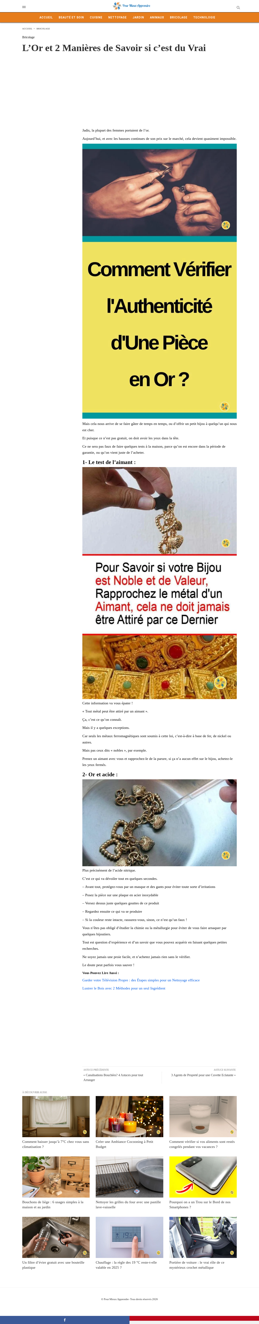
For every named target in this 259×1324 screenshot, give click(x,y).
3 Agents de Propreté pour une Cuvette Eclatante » (203, 1075)
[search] (238, 7)
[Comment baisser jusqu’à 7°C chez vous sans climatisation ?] (56, 1116)
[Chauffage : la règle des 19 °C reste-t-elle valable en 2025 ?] (129, 1237)
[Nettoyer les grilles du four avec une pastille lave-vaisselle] (129, 1177)
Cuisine (96, 17)
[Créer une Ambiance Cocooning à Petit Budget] (129, 1116)
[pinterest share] (194, 1318)
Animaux (157, 17)
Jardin (138, 17)
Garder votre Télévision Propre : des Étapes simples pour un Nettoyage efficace (141, 980)
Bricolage (178, 17)
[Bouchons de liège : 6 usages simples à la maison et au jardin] (56, 1177)
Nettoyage (117, 17)
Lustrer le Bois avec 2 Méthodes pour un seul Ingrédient (123, 988)
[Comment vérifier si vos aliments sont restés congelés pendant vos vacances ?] (203, 1116)
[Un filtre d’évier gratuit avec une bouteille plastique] (56, 1237)
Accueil (46, 17)
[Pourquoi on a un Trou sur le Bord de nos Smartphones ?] (203, 1177)
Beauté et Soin (71, 17)
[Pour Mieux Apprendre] (131, 6)
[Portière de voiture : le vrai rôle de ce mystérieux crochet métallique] (203, 1237)
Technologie (204, 17)
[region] (129, 86)
